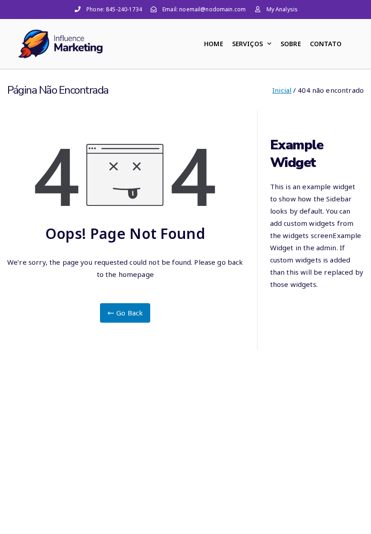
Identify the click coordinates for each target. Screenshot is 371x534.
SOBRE (291, 43)
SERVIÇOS (247, 43)
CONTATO (326, 43)
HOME (213, 43)
